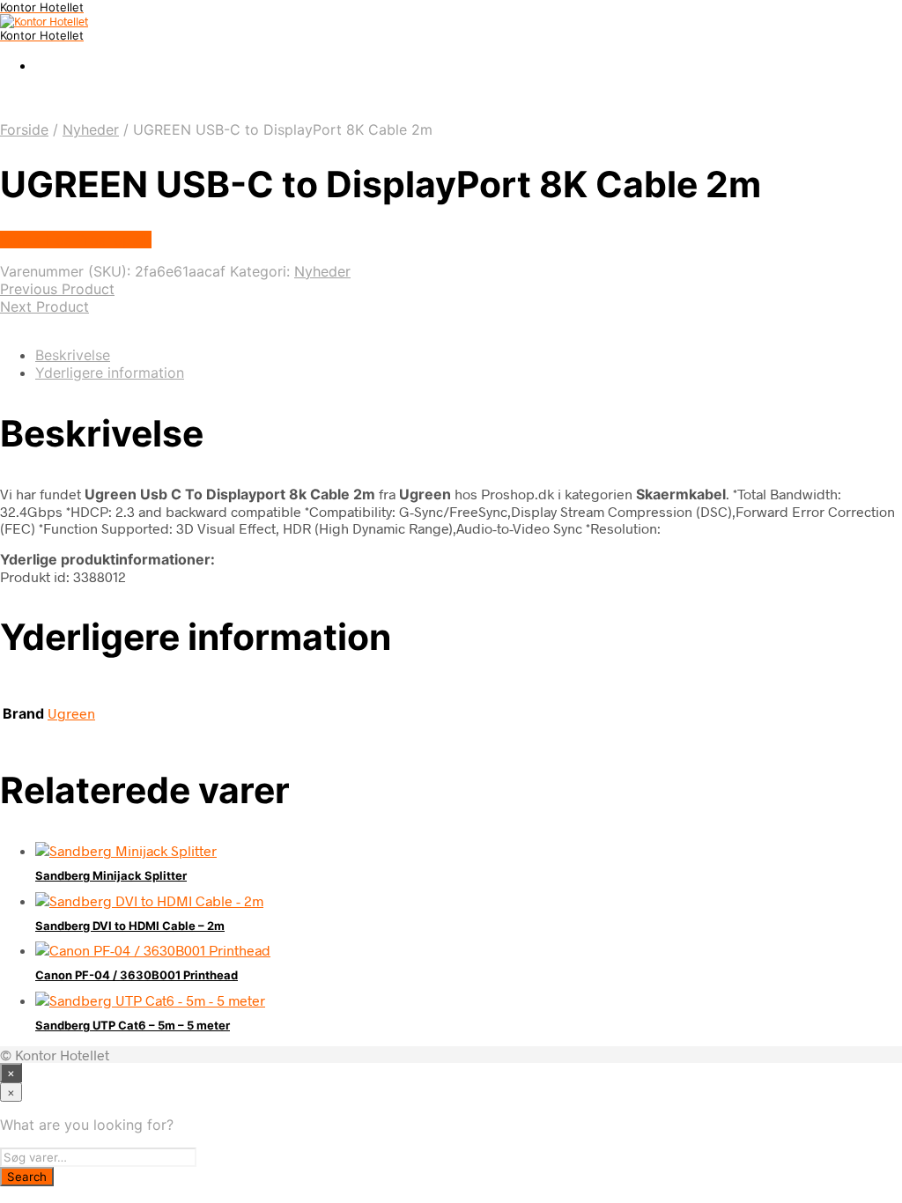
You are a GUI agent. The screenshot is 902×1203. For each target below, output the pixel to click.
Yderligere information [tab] (109, 372)
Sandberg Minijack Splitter (111, 875)
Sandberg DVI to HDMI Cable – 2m (130, 926)
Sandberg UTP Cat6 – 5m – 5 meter (132, 1025)
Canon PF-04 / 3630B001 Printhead (136, 975)
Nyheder (91, 129)
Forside (24, 129)
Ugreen (71, 713)
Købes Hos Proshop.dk (76, 239)
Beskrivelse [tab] (72, 355)
